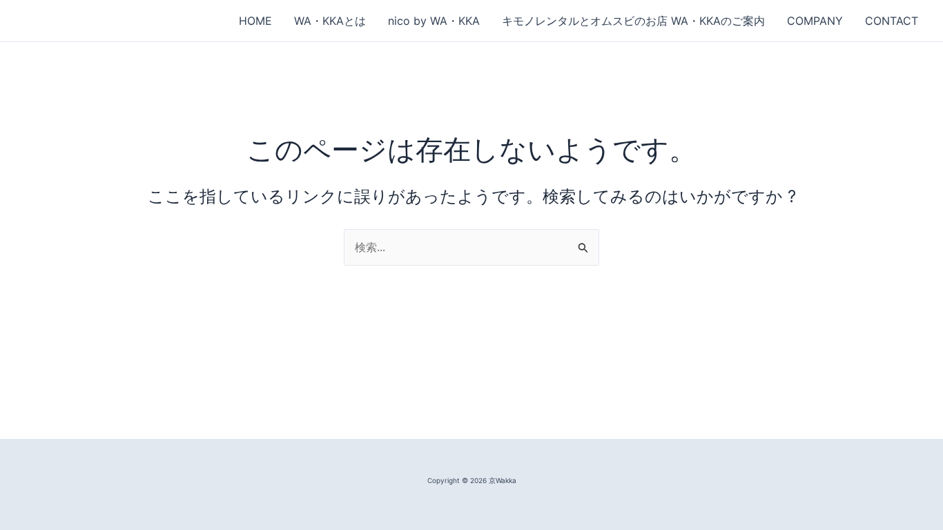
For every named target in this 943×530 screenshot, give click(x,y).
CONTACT (891, 21)
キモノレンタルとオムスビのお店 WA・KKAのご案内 (633, 21)
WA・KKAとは (330, 21)
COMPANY (815, 21)
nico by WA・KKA (434, 21)
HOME (255, 21)
